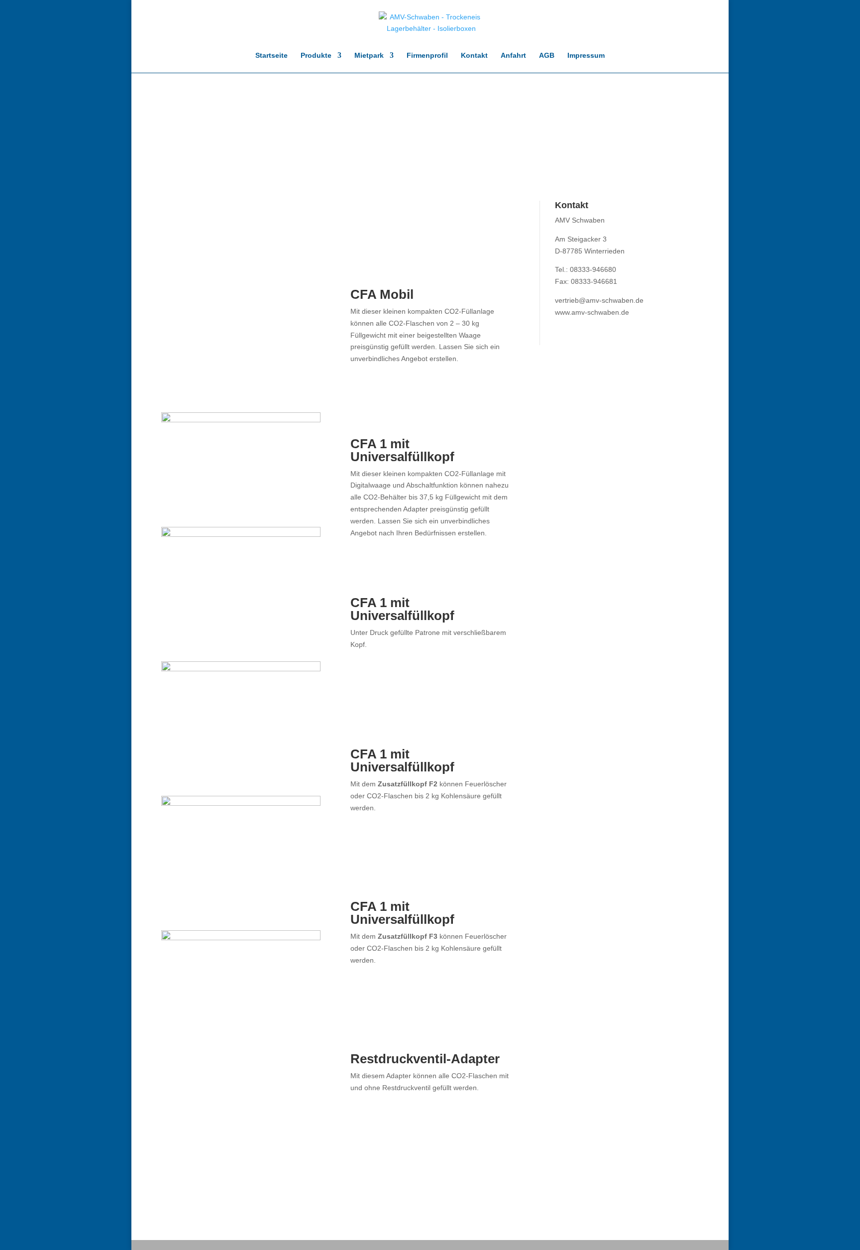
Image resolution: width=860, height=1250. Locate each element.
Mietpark (369, 55)
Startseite (271, 55)
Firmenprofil (427, 55)
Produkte (316, 55)
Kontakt (474, 55)
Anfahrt (513, 55)
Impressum (586, 55)
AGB (546, 55)
